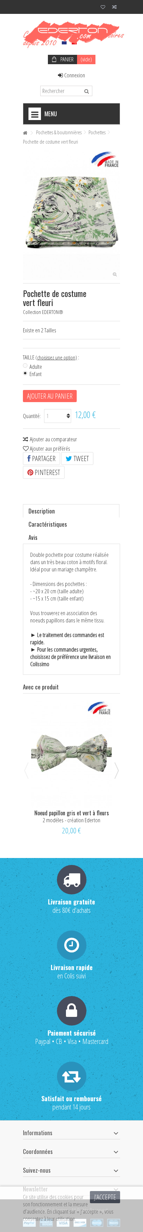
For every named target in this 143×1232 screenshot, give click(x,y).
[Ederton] (71, 32)
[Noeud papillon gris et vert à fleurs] (71, 754)
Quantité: (32, 416)
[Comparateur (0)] (114, 7)
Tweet (80, 458)
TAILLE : (52, 357)
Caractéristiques (47, 524)
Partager (43, 458)
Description (41, 511)
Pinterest (46, 472)
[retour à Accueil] (25, 133)
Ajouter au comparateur (53, 439)
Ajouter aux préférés (50, 448)
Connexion (74, 75)
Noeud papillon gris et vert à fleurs (71, 813)
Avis (32, 537)
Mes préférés (103, 7)
